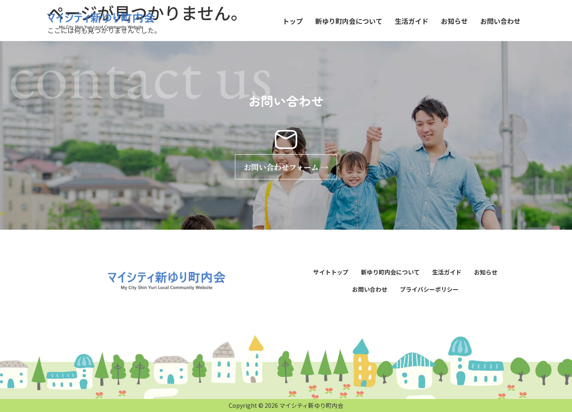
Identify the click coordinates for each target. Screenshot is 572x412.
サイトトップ (330, 272)
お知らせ (454, 21)
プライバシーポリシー (429, 289)
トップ (293, 21)
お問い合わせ (500, 21)
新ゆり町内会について (348, 21)
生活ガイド (411, 21)
